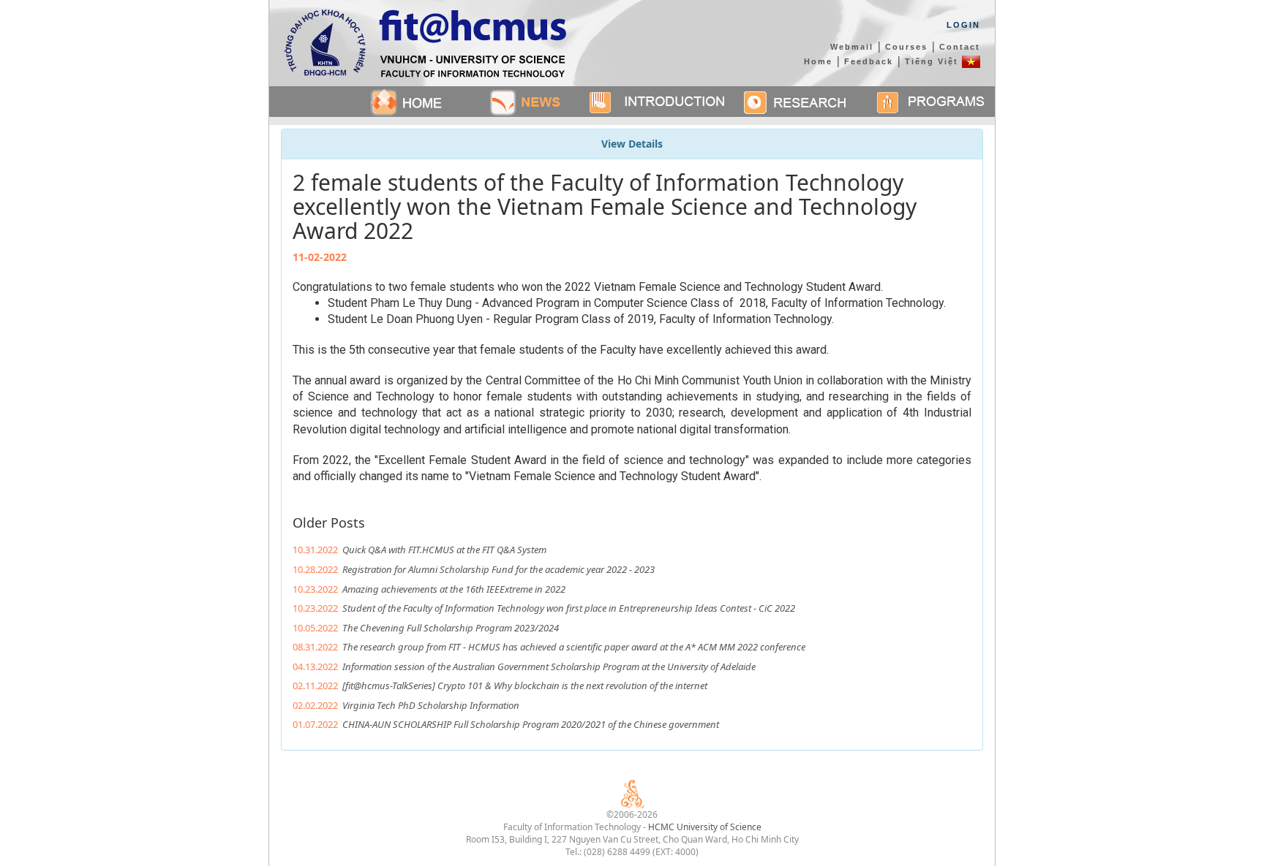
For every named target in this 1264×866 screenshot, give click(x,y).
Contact (959, 46)
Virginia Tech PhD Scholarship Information (430, 705)
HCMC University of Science (704, 827)
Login (963, 24)
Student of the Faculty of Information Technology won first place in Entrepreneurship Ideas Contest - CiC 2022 (568, 608)
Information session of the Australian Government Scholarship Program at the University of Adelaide (549, 666)
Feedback (868, 61)
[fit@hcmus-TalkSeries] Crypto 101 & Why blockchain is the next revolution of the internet (524, 685)
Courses (906, 46)
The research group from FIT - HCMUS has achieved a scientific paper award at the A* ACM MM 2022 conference (573, 646)
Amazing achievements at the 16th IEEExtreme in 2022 (453, 589)
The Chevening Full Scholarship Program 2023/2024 (450, 627)
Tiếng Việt (933, 61)
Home (818, 61)
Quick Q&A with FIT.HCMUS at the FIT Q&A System (444, 549)
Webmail (851, 46)
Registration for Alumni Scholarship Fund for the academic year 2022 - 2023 (498, 569)
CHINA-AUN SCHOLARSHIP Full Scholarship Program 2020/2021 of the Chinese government (530, 724)
